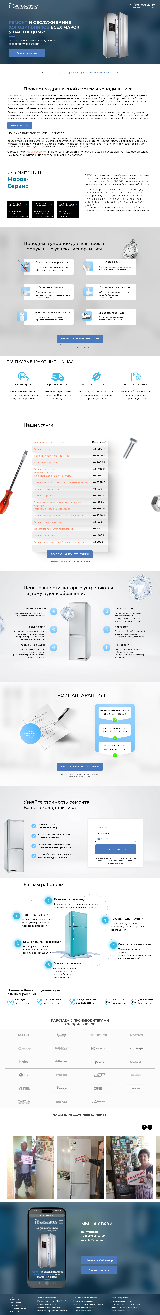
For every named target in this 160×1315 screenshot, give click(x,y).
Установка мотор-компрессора (52, 509)
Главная (46, 72)
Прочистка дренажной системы (53, 475)
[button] (27, 53)
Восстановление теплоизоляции (53, 529)
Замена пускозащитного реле (51, 535)
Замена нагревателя (46, 449)
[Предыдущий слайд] (144, 1127)
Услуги (59, 72)
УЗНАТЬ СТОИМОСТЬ (115, 849)
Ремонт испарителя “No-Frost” (52, 455)
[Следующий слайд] (150, 1127)
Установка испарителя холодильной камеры (60, 482)
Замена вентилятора (46, 489)
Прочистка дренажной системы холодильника (93, 72)
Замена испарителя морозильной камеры (59, 515)
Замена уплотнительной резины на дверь (59, 542)
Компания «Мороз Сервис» (23, 95)
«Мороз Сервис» (35, 151)
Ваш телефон (102, 834)
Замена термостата (45, 495)
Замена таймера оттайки (49, 522)
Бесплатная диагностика (49, 442)
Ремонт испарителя (46, 462)
